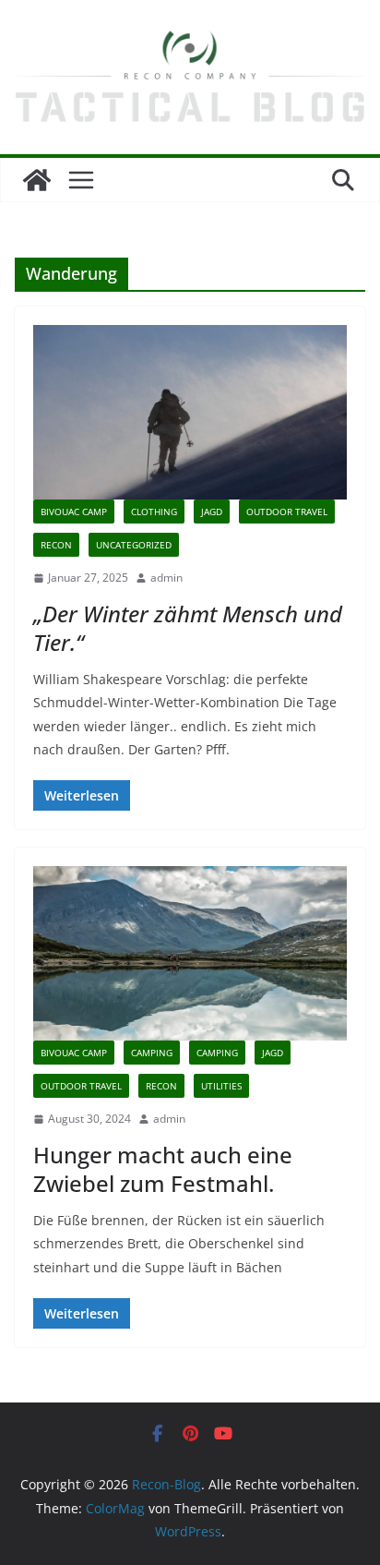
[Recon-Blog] (37, 180)
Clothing (154, 511)
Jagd (211, 511)
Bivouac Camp (74, 511)
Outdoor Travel (286, 511)
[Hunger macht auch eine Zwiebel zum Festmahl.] (190, 953)
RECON (56, 544)
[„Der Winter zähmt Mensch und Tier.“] (190, 412)
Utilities (221, 1085)
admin (166, 577)
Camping (151, 1052)
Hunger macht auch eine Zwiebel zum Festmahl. (162, 1168)
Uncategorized (134, 544)
